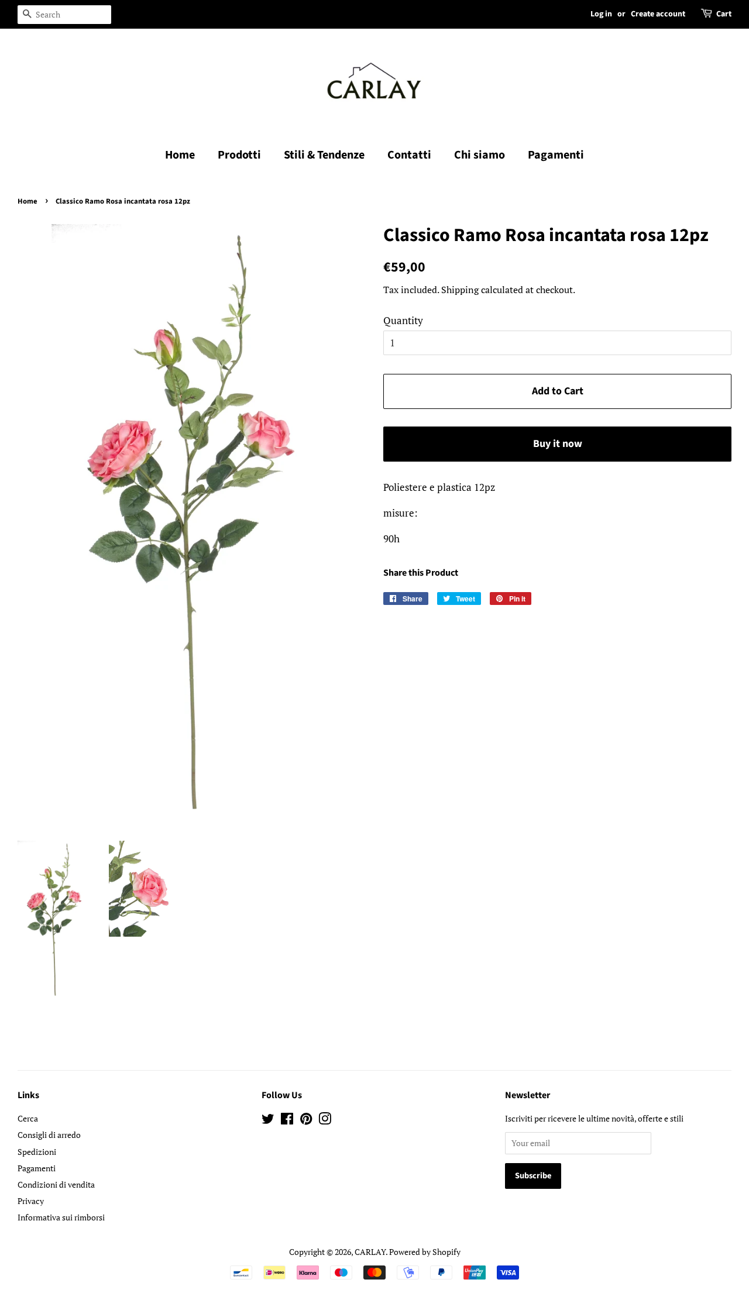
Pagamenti (556, 155)
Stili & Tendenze (324, 155)
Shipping (460, 289)
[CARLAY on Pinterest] (306, 1120)
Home (180, 155)
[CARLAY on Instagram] (324, 1120)
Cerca (28, 1118)
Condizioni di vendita (56, 1184)
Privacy (31, 1200)
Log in (601, 14)
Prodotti (239, 155)
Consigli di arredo (49, 1134)
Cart (723, 14)
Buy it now (557, 443)
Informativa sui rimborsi (61, 1217)
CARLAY (370, 1251)
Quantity (403, 320)
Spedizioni (37, 1151)
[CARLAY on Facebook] (287, 1120)
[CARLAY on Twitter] (268, 1120)
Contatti (409, 155)
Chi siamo (479, 155)
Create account (658, 14)
